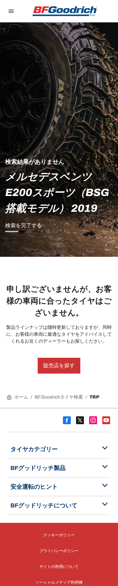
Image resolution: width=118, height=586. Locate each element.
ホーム (21, 397)
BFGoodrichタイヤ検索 (59, 397)
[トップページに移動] (64, 11)
